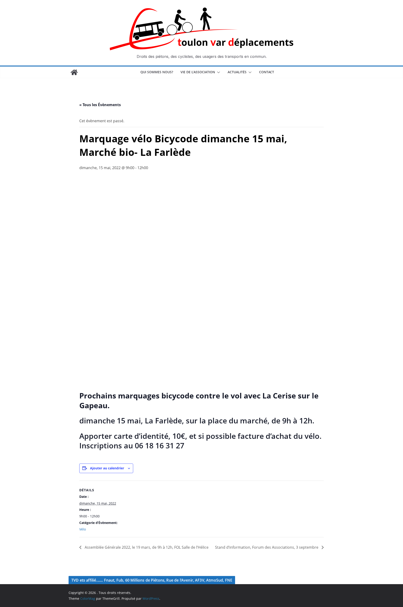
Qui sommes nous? (156, 72)
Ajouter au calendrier (107, 468)
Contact (266, 72)
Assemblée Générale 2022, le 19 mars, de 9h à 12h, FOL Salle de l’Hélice (146, 547)
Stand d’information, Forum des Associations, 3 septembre (267, 547)
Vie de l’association (198, 72)
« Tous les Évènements (100, 104)
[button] (217, 72)
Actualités (237, 72)
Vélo (82, 529)
